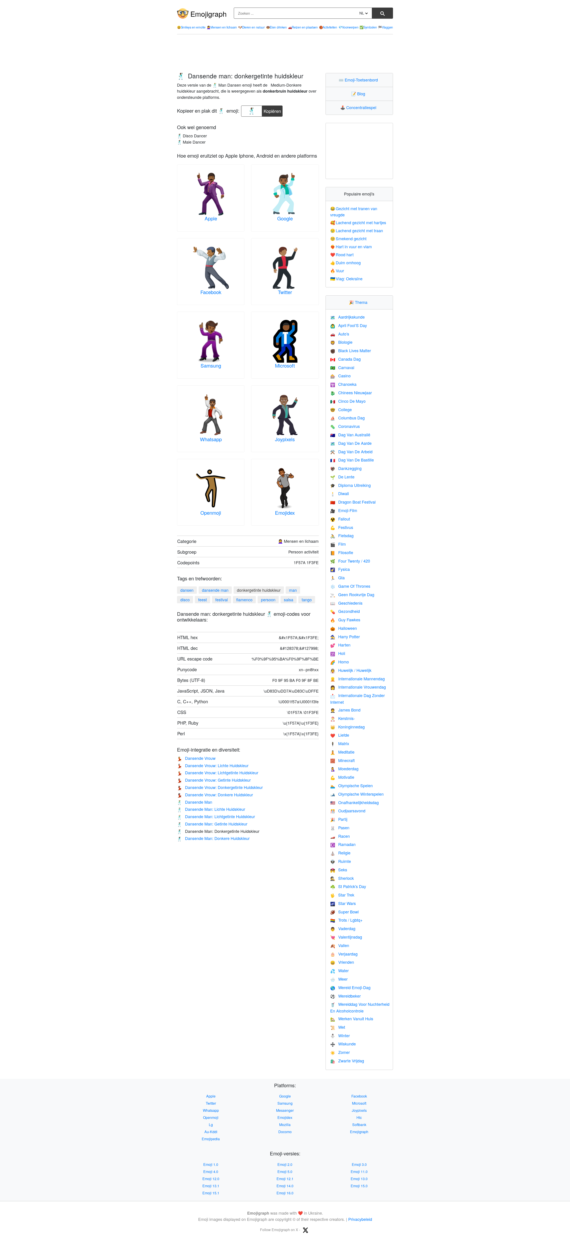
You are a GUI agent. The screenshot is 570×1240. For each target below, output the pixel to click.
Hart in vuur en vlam (351, 246)
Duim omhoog (345, 262)
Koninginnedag (347, 727)
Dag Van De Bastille (352, 460)
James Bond (345, 710)
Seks (338, 869)
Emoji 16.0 (285, 1192)
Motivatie (342, 777)
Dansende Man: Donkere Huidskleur (213, 838)
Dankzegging (346, 468)
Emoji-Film (343, 510)
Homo (339, 662)
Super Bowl (344, 912)
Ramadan (343, 844)
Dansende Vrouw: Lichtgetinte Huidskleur (217, 772)
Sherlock (342, 878)
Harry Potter (345, 636)
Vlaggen (385, 27)
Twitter (285, 292)
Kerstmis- (342, 718)
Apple (211, 218)
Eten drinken (276, 27)
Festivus (341, 527)
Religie (340, 853)
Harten (340, 645)
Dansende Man (194, 802)
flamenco (244, 599)
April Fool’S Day (348, 325)
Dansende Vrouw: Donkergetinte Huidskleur (220, 787)
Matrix (339, 743)
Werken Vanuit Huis (351, 1018)
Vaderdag (342, 928)
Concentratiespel (359, 107)
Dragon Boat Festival (353, 502)
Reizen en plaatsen (303, 27)
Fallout (340, 519)
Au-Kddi (210, 1131)
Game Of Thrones (350, 586)
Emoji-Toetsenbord (359, 80)
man (293, 590)
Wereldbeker (345, 996)
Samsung (211, 365)
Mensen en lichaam (222, 27)
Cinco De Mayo (348, 401)
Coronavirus (345, 426)
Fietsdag (342, 535)
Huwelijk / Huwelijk (350, 670)
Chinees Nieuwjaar (351, 392)
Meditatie (342, 752)
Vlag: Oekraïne (346, 278)
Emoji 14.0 (285, 1185)
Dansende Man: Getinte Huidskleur (212, 824)
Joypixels (285, 439)
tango (307, 599)
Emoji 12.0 (210, 1178)
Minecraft (342, 760)
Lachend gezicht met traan (356, 230)
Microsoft (285, 365)
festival (221, 599)
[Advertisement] (285, 54)
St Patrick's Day (348, 886)
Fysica (340, 569)
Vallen (339, 945)
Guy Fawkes (345, 619)
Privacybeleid (360, 1219)
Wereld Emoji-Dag (350, 987)
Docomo (285, 1131)
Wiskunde (343, 1044)
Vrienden (342, 962)
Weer (339, 979)
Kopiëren (272, 110)
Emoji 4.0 (210, 1171)
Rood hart (342, 254)
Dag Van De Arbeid (351, 451)
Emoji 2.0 (284, 1164)
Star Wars (343, 903)
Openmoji (210, 512)
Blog (359, 93)
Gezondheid (345, 611)
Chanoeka (343, 384)
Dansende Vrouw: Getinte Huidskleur (214, 780)
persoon (268, 599)
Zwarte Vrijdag (347, 1060)
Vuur (337, 270)
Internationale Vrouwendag (358, 687)
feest (202, 599)
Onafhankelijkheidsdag (354, 802)
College (341, 409)
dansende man (215, 590)
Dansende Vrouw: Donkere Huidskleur (215, 794)
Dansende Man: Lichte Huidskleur (211, 809)
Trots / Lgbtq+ (346, 920)
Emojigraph (208, 13)
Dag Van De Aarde (351, 443)
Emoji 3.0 (359, 1164)
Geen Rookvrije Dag (352, 594)
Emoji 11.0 (359, 1171)
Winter (340, 1035)
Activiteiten (328, 27)
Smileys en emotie (191, 27)
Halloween (343, 628)
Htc (359, 1117)
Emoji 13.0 (359, 1178)
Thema (359, 302)
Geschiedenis (346, 603)
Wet (337, 1027)
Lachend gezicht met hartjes (358, 222)
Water (339, 970)
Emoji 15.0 (359, 1185)
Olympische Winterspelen (357, 794)
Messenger (285, 1110)
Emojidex (285, 512)
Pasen (339, 827)
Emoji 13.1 (210, 1185)
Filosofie (341, 552)
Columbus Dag (347, 418)
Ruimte (340, 861)
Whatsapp (211, 439)
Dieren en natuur (251, 27)
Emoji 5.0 (284, 1171)
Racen (340, 836)
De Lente (342, 477)
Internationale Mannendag (357, 678)
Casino (340, 375)
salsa (288, 599)
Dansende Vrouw (196, 758)
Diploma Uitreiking (350, 485)
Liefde (339, 735)
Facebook (210, 292)
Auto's (339, 334)
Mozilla (285, 1124)
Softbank (359, 1124)
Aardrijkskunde (347, 317)
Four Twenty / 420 (350, 561)
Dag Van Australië (350, 434)
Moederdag (344, 768)
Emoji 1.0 (210, 1164)
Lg (211, 1124)
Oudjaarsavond (347, 810)
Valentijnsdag (346, 937)
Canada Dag (345, 359)
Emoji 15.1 (210, 1192)
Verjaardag (344, 954)
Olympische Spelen (351, 785)
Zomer (340, 1052)
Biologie (341, 342)
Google (285, 218)
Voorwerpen (348, 27)
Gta (337, 577)
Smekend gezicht (348, 238)
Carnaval (342, 367)
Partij (338, 819)
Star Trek (342, 895)
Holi (337, 653)
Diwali (339, 493)
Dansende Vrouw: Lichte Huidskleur (212, 765)
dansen (186, 590)
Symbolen (368, 27)
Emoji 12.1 (285, 1178)
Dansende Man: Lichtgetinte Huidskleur (216, 816)
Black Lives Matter (350, 350)
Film (338, 544)
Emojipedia (211, 1138)
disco (185, 599)
